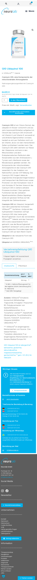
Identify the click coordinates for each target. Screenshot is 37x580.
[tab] (9, 266)
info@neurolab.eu (7, 477)
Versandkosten (26, 105)
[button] (6, 3)
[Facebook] (7, 490)
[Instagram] (2, 490)
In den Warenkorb (18, 100)
